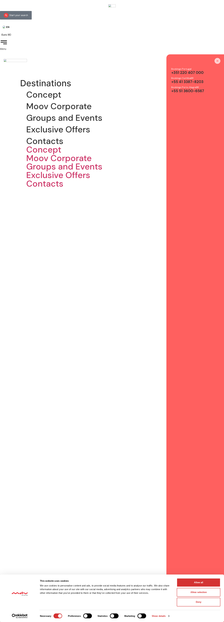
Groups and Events (64, 117)
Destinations (45, 83)
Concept (43, 94)
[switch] (87, 615)
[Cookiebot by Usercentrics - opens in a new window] (19, 616)
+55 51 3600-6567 (187, 91)
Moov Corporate (59, 106)
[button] (47, 83)
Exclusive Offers (58, 129)
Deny (198, 602)
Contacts (44, 141)
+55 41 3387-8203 (187, 81)
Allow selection (198, 592)
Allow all (198, 582)
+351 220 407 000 (187, 72)
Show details (159, 616)
